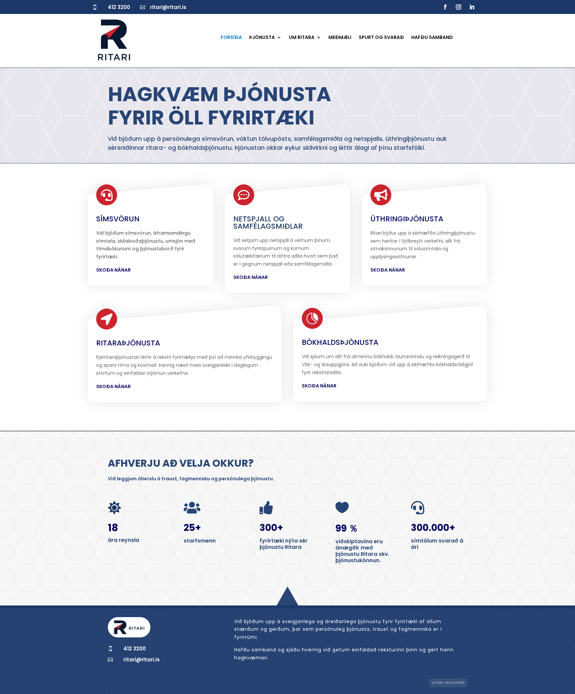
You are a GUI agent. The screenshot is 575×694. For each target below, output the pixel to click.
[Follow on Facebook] (445, 7)
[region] (86, 634)
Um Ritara (301, 38)
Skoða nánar (113, 270)
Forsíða (231, 38)
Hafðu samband (432, 38)
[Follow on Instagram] (458, 7)
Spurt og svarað (381, 38)
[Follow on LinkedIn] (472, 7)
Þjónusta (262, 38)
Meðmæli (339, 38)
